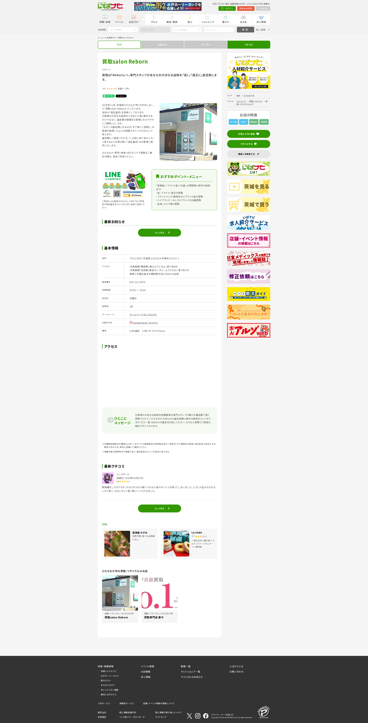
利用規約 (102, 717)
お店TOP (134, 22)
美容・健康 (171, 22)
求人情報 (261, 22)
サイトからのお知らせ (192, 677)
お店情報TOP (110, 37)
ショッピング (207, 22)
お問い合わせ (237, 671)
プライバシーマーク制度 (220, 714)
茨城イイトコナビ (108, 671)
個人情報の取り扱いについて (168, 712)
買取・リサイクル (256, 101)
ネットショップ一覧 (190, 671)
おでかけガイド (108, 685)
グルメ (154, 22)
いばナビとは (236, 666)
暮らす (225, 22)
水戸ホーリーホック (110, 675)
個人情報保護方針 (127, 712)
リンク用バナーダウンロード (132, 717)
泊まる (243, 22)
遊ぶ (189, 22)
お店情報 (145, 671)
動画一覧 (185, 666)
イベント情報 (147, 666)
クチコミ (249, 44)
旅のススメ (106, 680)
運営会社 (102, 712)
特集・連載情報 (106, 666)
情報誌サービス (126, 703)
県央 (238, 95)
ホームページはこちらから (143, 314)
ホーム (100, 37)
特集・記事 (104, 22)
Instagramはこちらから (145, 322)
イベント (119, 22)
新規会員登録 (245, 8)
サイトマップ (160, 717)
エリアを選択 (115, 29)
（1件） (127, 88)
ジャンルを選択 (180, 29)
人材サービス (104, 703)
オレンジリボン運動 (109, 689)
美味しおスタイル (108, 694)
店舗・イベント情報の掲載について (159, 703)
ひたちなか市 (249, 95)
